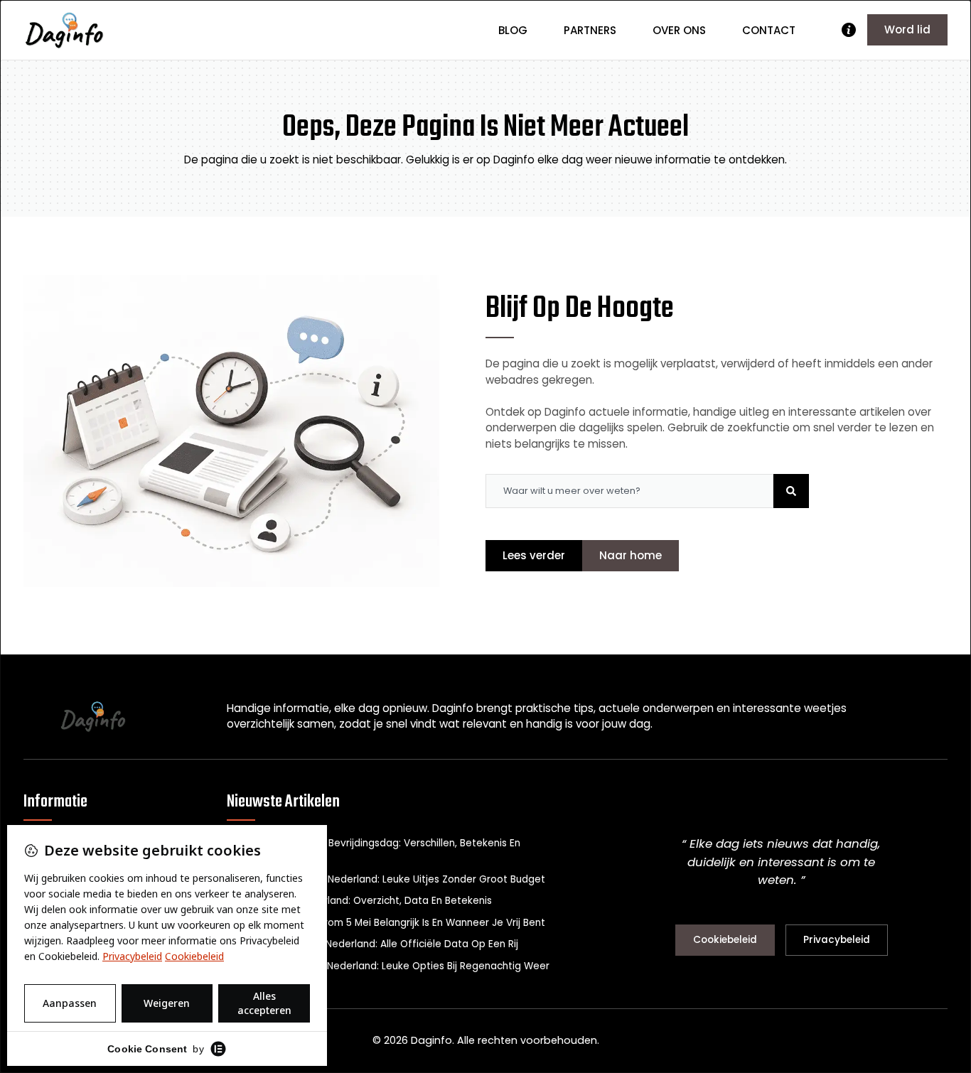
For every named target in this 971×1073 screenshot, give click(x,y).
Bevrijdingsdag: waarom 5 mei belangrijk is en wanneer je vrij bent (386, 922)
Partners (590, 30)
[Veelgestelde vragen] (849, 30)
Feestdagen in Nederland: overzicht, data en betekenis (359, 900)
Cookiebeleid (725, 940)
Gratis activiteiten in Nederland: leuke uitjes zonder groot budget (386, 879)
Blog (512, 30)
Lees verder (534, 555)
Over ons (679, 30)
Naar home (630, 555)
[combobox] (629, 491)
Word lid (907, 29)
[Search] (791, 491)
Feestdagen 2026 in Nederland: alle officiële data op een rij (372, 944)
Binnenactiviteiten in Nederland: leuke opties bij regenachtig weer (388, 966)
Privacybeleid (836, 940)
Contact (768, 30)
